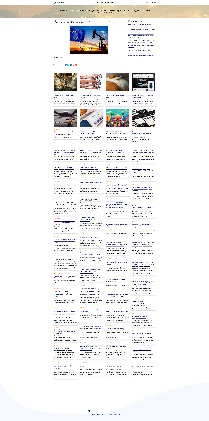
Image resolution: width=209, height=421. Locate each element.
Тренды (101, 2)
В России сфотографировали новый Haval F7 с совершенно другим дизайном (117, 312)
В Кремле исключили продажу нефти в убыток (64, 96)
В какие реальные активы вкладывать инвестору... (140, 55)
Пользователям (108, 414)
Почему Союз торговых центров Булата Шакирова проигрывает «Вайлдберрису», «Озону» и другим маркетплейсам (143, 264)
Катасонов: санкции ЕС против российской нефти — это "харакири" (116, 132)
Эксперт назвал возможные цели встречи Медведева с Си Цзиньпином (91, 183)
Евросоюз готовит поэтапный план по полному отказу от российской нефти (64, 168)
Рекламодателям (116, 414)
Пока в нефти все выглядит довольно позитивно (142, 333)
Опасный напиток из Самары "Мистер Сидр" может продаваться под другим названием (142, 189)
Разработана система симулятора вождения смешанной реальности (115, 151)
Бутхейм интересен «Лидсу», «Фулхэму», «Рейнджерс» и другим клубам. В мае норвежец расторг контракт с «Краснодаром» (143, 284)
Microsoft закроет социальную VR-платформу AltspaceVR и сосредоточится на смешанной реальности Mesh (117, 244)
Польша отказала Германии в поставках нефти (143, 367)
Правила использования (95, 414)
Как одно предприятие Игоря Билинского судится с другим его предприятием (117, 295)
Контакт (112, 2)
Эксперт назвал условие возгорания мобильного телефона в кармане (90, 168)
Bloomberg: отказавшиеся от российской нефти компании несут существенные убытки (65, 241)
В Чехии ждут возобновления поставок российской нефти (142, 96)
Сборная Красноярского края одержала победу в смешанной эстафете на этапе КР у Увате (117, 226)
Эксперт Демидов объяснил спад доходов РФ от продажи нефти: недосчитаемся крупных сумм (65, 331)
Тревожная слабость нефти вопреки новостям (141, 350)
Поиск (147, 2)
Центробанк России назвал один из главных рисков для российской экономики (63, 366)
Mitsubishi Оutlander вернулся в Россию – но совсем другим (117, 280)
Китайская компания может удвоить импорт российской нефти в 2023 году (64, 260)
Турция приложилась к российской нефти (65, 131)
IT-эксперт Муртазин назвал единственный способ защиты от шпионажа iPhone (89, 219)
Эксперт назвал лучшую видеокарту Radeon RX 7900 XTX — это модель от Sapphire (90, 201)
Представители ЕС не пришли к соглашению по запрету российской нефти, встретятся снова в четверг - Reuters (64, 294)
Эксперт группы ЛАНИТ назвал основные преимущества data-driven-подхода (91, 236)
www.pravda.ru (62, 57)
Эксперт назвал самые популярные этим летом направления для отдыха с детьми (91, 253)
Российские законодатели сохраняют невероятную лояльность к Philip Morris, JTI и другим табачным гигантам (142, 207)
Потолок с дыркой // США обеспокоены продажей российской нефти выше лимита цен (64, 222)
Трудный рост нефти (137, 301)
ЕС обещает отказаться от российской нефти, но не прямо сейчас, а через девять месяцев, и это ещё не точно (64, 313)
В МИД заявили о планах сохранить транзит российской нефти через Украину (65, 184)
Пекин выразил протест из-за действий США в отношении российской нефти (64, 151)
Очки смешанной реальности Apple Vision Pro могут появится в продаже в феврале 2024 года (117, 262)
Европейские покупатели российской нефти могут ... (90, 96)
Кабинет (154, 2)
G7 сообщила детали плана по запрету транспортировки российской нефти (142, 132)
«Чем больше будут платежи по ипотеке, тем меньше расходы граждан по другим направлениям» (143, 152)
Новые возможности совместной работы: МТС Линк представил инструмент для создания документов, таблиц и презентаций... (140, 35)
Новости (96, 2)
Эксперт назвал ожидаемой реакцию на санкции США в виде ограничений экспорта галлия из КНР (91, 271)
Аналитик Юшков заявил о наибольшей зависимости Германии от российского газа (90, 328)
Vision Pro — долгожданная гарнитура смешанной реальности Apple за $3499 (116, 168)
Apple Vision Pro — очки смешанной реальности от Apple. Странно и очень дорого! (142, 226)
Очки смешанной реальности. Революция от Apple (91, 365)
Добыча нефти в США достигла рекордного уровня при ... (140, 317)
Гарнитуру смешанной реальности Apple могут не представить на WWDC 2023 (117, 184)
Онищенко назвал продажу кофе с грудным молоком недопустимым (63, 349)
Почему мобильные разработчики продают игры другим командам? (115, 329)
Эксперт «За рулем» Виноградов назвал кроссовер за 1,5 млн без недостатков (91, 151)
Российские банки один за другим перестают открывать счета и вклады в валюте (142, 170)
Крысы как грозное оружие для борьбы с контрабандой (91, 310)
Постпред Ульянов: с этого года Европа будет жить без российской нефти (65, 277)
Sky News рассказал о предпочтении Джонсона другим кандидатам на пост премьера (116, 346)
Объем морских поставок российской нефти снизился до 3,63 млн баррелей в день (65, 204)
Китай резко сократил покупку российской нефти (117, 96)
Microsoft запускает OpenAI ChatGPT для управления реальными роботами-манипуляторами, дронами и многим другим (143, 245)
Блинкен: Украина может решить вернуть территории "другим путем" (117, 365)
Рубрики (107, 2)
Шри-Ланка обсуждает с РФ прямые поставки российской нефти (89, 132)
